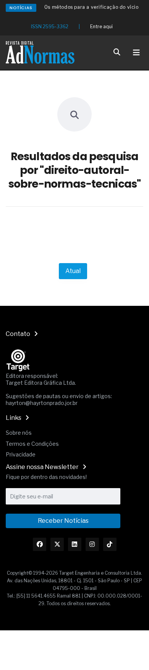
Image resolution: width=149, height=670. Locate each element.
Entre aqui (101, 26)
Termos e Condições (32, 443)
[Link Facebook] (39, 544)
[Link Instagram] (92, 544)
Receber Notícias (63, 520)
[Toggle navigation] (136, 52)
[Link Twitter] (57, 544)
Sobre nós (19, 432)
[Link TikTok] (110, 544)
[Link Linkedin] (74, 544)
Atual (73, 271)
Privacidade (21, 454)
